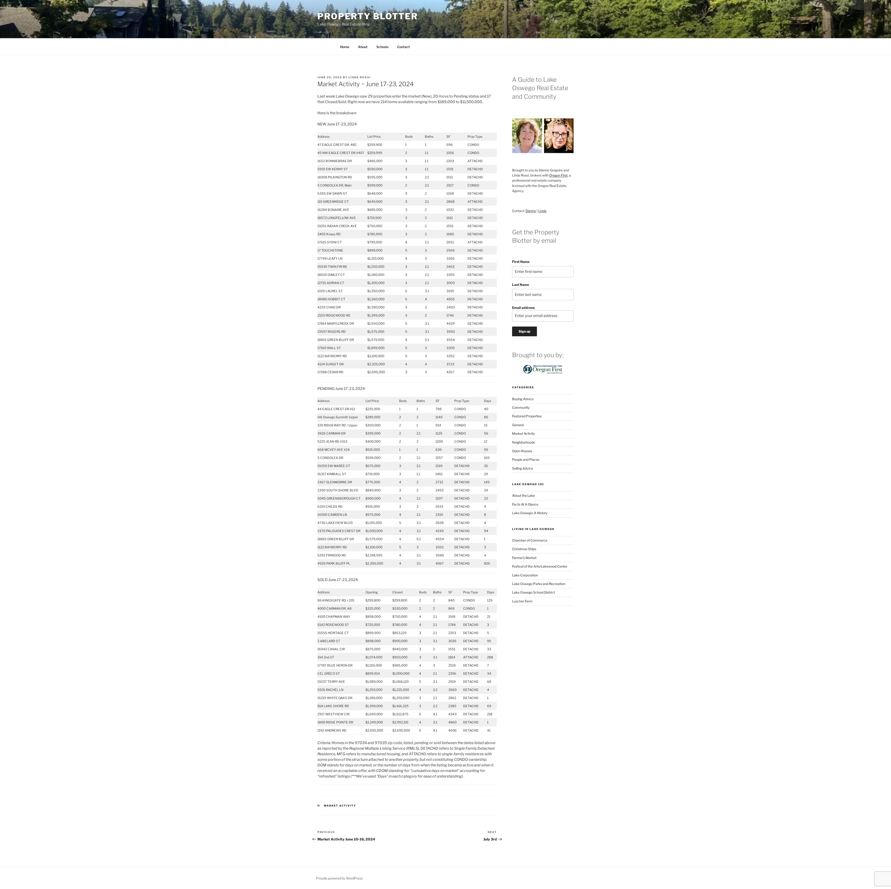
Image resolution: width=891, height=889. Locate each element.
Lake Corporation (525, 575)
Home (344, 47)
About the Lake (523, 495)
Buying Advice (522, 399)
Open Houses (522, 451)
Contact (403, 47)
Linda (542, 211)
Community (520, 407)
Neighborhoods (523, 442)
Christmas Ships (524, 549)
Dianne (531, 211)
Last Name (520, 285)
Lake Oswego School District (533, 592)
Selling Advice (522, 468)
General (518, 425)
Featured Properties (527, 416)
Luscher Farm (522, 601)
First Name (520, 262)
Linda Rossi (360, 77)
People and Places (525, 459)
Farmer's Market (524, 558)
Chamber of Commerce (529, 540)
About (363, 47)
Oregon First (558, 175)
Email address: (523, 308)
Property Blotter (367, 16)
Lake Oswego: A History (529, 513)
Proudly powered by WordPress (339, 878)
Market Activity (340, 805)
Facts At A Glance (525, 504)
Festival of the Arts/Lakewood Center (539, 566)
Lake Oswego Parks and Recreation (538, 584)
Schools (382, 47)
